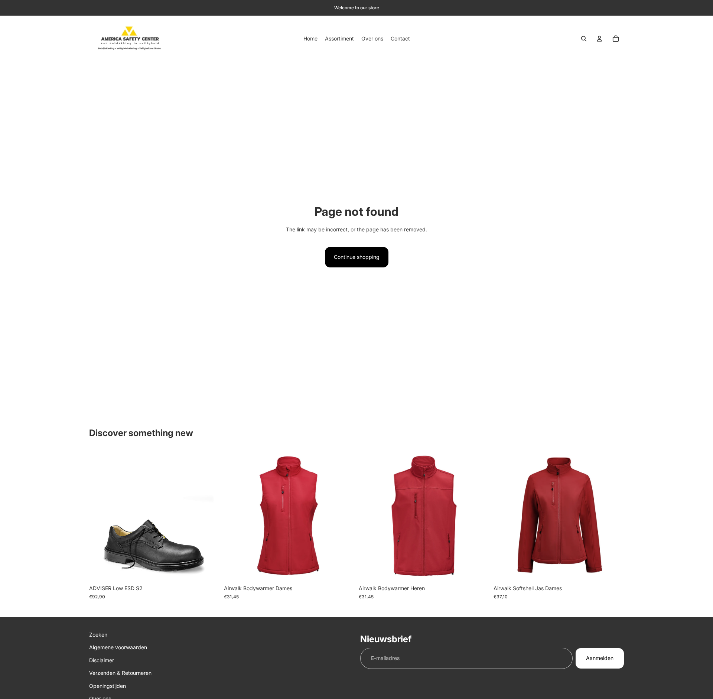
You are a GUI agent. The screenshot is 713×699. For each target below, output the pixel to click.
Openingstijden (107, 686)
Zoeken (98, 634)
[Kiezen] (208, 570)
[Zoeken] (584, 38)
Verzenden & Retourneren (120, 673)
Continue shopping (357, 257)
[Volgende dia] (343, 516)
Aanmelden (599, 658)
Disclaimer (101, 660)
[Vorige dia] (235, 516)
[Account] (599, 38)
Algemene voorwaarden (118, 647)
